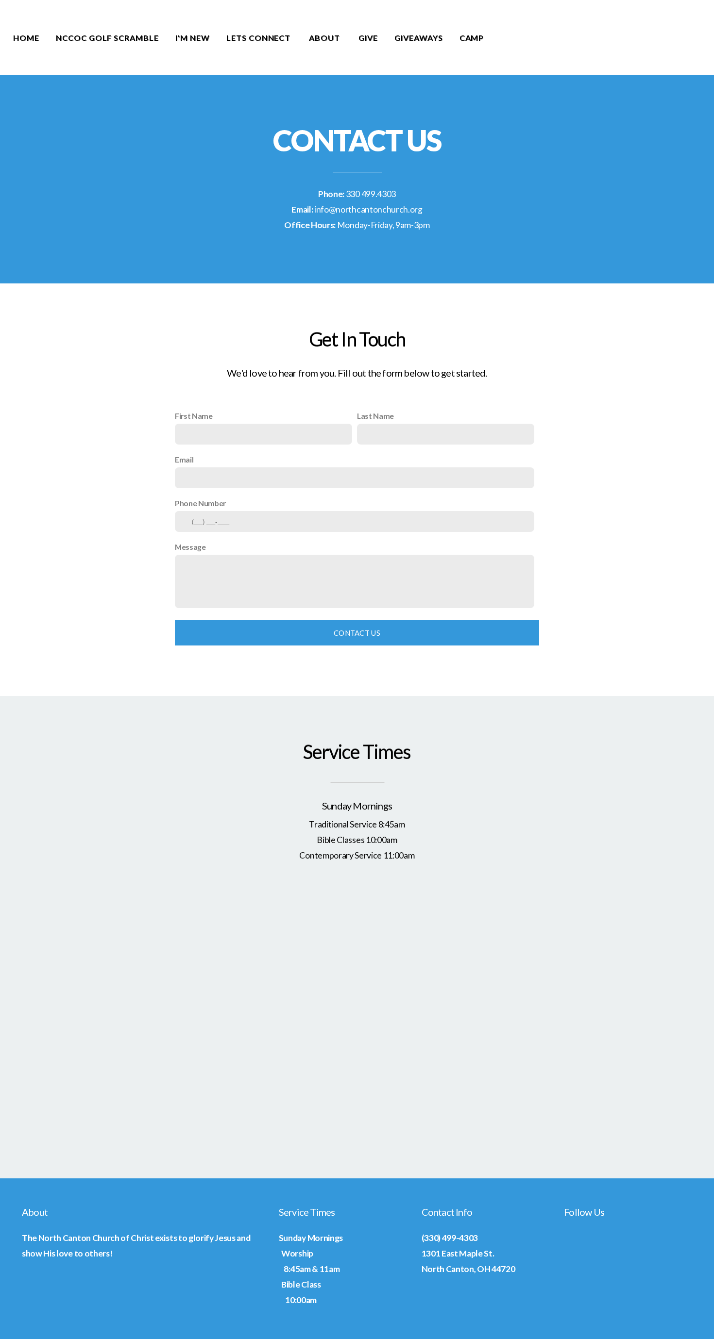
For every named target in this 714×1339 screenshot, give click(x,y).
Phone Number (200, 503)
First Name (194, 415)
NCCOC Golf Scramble (107, 37)
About (325, 37)
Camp (471, 37)
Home (26, 37)
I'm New (192, 37)
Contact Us (357, 632)
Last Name (375, 415)
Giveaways (418, 37)
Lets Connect (259, 37)
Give (368, 37)
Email (184, 459)
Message (190, 546)
